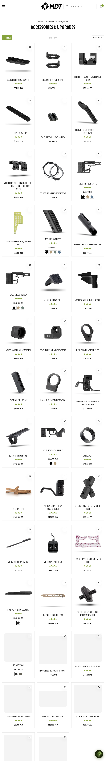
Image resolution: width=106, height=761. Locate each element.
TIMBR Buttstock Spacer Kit (53, 716)
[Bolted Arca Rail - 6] (18, 114)
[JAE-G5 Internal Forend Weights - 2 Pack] (88, 488)
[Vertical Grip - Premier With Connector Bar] (88, 383)
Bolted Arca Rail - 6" (18, 132)
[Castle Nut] (88, 435)
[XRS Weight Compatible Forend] (18, 699)
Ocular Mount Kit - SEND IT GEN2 (53, 193)
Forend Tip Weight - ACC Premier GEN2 (87, 78)
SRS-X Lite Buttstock (18, 294)
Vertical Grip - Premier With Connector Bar (87, 403)
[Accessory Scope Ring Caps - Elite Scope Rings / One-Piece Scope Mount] (18, 165)
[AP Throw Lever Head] (53, 543)
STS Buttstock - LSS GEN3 (53, 450)
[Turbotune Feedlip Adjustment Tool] (18, 223)
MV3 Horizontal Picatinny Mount (52, 670)
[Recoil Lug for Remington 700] (53, 382)
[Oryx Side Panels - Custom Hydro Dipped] (88, 541)
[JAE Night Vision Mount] (18, 435)
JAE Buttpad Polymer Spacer (87, 716)
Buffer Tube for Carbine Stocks (87, 244)
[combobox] (79, 6)
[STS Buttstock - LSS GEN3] (53, 432)
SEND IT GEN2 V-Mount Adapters (53, 350)
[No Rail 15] (53, 596)
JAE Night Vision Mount (18, 455)
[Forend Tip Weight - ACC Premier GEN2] (88, 59)
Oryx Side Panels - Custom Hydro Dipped (87, 560)
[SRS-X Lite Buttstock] (18, 277)
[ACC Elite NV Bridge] (53, 221)
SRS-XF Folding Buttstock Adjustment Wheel (87, 613)
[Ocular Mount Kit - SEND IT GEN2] (53, 170)
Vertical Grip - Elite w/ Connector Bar (53, 507)
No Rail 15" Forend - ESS (53, 615)
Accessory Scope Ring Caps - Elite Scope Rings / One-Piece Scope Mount (18, 185)
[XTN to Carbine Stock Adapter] (18, 332)
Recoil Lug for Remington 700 (52, 400)
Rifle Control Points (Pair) (53, 79)
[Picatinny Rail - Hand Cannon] (53, 116)
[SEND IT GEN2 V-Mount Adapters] (53, 332)
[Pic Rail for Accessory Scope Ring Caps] (88, 112)
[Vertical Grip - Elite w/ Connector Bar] (53, 488)
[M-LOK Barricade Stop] (53, 279)
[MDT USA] (51, 6)
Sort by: (96, 37)
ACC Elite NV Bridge (53, 239)
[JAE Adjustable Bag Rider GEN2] (88, 648)
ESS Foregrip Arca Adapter (18, 79)
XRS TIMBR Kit (18, 508)
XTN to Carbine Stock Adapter (18, 350)
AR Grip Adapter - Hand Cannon (87, 299)
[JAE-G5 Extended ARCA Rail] (18, 543)
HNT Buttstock (18, 665)
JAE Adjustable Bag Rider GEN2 (87, 666)
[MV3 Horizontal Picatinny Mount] (53, 650)
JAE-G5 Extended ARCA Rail (18, 561)
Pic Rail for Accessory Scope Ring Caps (87, 131)
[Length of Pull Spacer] (18, 382)
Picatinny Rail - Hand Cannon (53, 137)
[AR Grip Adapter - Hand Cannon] (88, 279)
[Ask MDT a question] (99, 754)
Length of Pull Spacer (18, 400)
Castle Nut (87, 455)
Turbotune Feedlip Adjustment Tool (18, 243)
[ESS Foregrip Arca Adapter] (18, 60)
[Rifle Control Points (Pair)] (53, 60)
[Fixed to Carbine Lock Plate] (88, 332)
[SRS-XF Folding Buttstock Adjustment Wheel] (88, 594)
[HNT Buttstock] (18, 647)
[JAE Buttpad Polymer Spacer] (88, 699)
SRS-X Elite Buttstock (88, 183)
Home (40, 21)
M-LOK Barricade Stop (53, 299)
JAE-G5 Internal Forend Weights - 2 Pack (87, 507)
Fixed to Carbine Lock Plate (87, 350)
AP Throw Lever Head (53, 561)
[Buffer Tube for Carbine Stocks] (88, 224)
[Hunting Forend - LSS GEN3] (18, 593)
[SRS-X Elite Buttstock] (88, 166)
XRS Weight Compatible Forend (18, 716)
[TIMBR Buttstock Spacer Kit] (53, 699)
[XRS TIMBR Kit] (18, 489)
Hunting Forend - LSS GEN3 (18, 609)
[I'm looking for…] (67, 6)
